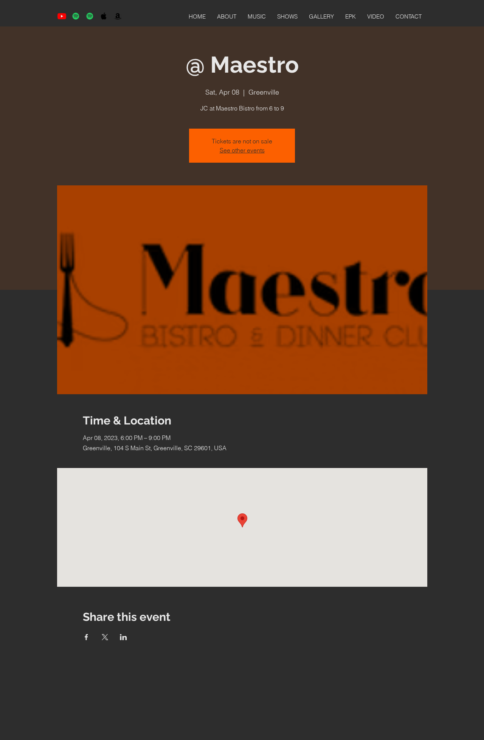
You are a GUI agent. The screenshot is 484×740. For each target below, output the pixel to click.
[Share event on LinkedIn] (123, 637)
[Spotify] (76, 16)
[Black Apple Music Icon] (104, 16)
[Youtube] (62, 16)
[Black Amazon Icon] (118, 16)
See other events (242, 150)
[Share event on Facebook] (86, 637)
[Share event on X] (105, 637)
